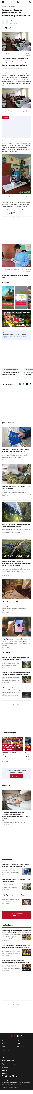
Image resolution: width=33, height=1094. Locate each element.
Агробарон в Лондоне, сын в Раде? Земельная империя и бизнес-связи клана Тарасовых (15, 962)
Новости (4, 1043)
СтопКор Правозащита (8, 1060)
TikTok (4, 338)
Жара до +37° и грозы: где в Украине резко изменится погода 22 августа (16, 526)
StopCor (12, 20)
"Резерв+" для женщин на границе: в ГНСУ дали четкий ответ (16, 487)
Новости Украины (11, 6)
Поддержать (18, 776)
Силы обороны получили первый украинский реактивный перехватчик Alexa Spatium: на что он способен (16, 563)
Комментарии (9, 384)
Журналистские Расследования (10, 1064)
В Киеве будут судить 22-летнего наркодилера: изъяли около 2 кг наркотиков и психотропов (16, 604)
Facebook (10, 336)
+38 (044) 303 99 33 (16, 916)
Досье (3, 1047)
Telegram (5, 336)
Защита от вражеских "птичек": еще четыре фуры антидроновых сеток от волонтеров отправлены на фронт (12, 756)
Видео (18, 1040)
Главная (4, 6)
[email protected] (16, 1087)
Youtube (16, 336)
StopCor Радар (6, 1050)
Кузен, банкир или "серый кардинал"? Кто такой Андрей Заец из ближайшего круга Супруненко (16, 947)
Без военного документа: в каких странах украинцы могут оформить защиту (15, 450)
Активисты (5, 1067)
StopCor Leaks (7, 925)
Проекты (4, 1040)
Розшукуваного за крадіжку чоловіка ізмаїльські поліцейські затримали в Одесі (11, 375)
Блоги (18, 1043)
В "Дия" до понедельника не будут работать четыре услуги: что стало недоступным (16, 640)
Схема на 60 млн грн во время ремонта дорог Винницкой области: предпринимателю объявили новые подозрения (16, 675)
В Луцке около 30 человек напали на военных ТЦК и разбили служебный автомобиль (14, 690)
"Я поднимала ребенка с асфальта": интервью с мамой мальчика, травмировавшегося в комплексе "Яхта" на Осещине (16, 815)
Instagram (24, 336)
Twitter (20, 336)
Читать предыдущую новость (10, 369)
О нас (3, 1057)
